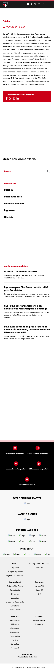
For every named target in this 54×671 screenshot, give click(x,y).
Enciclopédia (14, 636)
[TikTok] (43, 4)
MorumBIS (39, 586)
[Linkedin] (18, 98)
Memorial (15, 648)
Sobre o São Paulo (15, 586)
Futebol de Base (13, 196)
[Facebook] (31, 4)
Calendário (14, 628)
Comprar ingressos (15, 572)
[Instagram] (39, 4)
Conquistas (14, 632)
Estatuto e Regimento (15, 602)
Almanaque (15, 620)
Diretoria (14, 594)
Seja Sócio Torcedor (14, 576)
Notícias (39, 568)
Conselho (15, 598)
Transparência (15, 610)
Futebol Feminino (14, 203)
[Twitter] (35, 4)
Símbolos (15, 644)
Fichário (15, 640)
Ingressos (9, 210)
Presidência (15, 590)
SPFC (5, 4)
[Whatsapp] (14, 98)
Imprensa (39, 624)
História (8, 217)
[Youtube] (28, 4)
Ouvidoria (15, 606)
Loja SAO (15, 568)
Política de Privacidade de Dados (27, 655)
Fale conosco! (39, 620)
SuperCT (39, 590)
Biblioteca (15, 624)
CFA (39, 594)
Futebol (6, 21)
